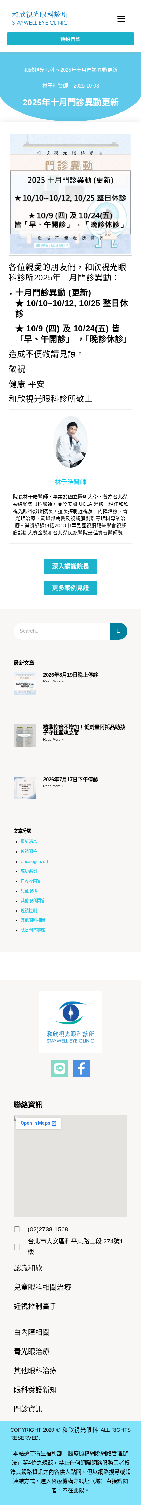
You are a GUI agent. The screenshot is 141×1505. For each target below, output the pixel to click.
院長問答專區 (33, 930)
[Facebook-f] (81, 1068)
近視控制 (29, 910)
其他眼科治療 (35, 1370)
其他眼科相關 (33, 920)
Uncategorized (34, 861)
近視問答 (29, 851)
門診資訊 (28, 1409)
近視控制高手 (35, 1306)
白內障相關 (32, 1332)
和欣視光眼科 (39, 70)
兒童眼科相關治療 (42, 1287)
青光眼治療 (32, 1351)
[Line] (59, 1068)
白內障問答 (31, 881)
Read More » (53, 681)
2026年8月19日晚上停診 (70, 675)
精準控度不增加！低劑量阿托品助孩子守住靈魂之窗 (84, 730)
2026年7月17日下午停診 (70, 779)
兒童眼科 (29, 891)
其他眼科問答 (33, 900)
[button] (121, 18)
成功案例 (29, 871)
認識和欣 (28, 1268)
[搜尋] (118, 631)
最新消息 (29, 841)
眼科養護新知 (35, 1390)
